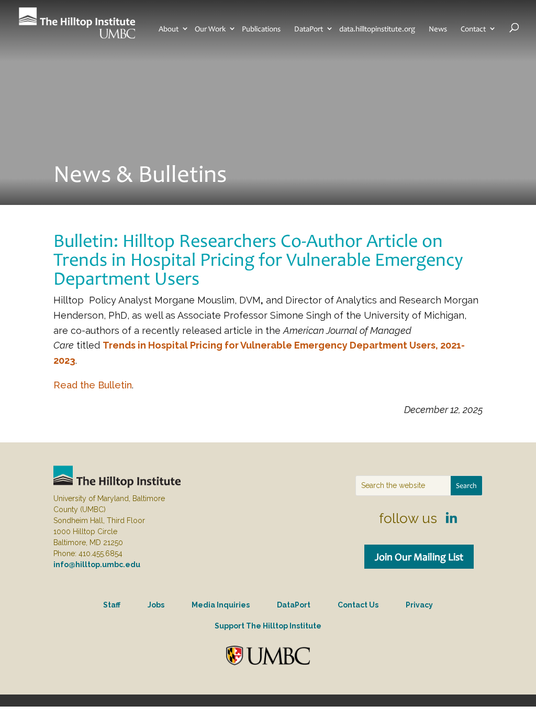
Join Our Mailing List (419, 556)
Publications (261, 29)
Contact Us (358, 605)
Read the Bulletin (92, 384)
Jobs (156, 605)
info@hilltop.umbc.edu (96, 564)
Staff (111, 605)
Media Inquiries (221, 605)
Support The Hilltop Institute (268, 626)
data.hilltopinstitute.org (377, 29)
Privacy (419, 605)
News (438, 29)
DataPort (308, 29)
